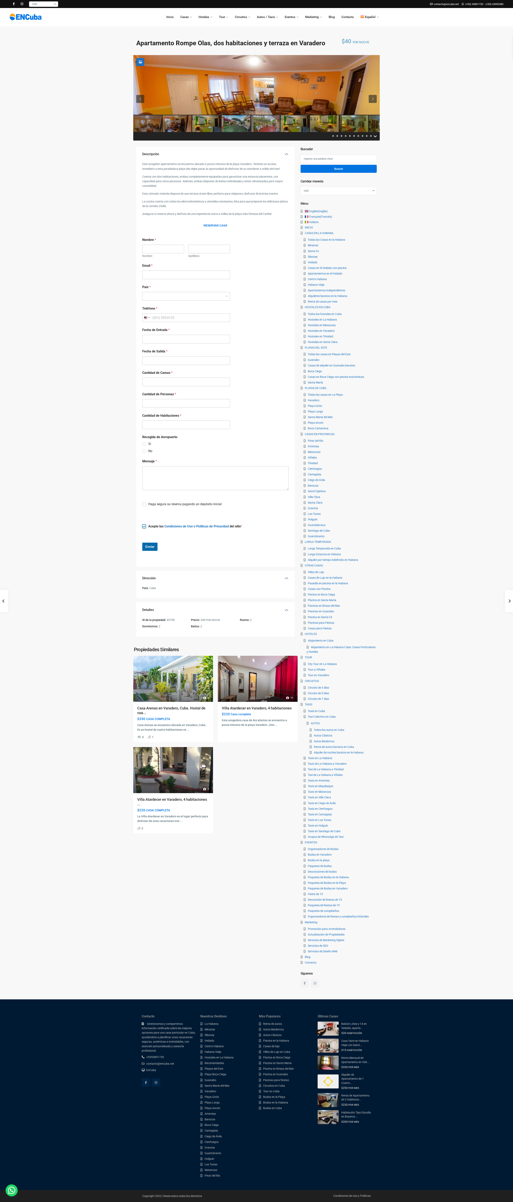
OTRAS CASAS (314, 565)
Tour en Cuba (271, 1091)
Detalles (148, 610)
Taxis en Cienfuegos (320, 808)
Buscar (338, 168)
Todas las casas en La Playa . (326, 394)
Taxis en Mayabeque (320, 786)
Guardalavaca (316, 525)
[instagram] (22, 4)
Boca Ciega (315, 371)
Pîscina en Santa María (322, 600)
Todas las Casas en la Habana (326, 239)
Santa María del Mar (320, 417)
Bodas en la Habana (275, 1102)
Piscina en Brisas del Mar (278, 1068)
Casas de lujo (271, 1046)
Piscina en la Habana (276, 1040)
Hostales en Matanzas (322, 325)
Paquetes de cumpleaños (323, 910)
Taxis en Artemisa (319, 780)
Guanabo (313, 359)
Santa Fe (313, 251)
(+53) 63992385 (494, 4)
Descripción (150, 154)
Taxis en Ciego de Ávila (322, 803)
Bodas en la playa (319, 860)
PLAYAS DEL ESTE (316, 347)
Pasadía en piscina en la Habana (328, 583)
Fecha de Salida (155, 351)
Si (149, 444)
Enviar (150, 547)
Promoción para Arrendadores (326, 928)
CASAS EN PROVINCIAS (319, 434)
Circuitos (241, 17)
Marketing (312, 17)
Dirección (149, 578)
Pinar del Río (315, 440)
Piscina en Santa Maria (277, 1063)
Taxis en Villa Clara (319, 797)
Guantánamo (316, 536)
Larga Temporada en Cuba (324, 548)
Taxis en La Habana (320, 758)
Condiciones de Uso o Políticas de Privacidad (196, 526)
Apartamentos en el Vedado (325, 273)
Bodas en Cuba (272, 1108)
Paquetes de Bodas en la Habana (328, 877)
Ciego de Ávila (316, 480)
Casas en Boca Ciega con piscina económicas (336, 376)
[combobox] (186, 296)
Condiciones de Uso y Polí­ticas (352, 1195)
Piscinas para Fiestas (321, 622)
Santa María (315, 382)
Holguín (312, 519)
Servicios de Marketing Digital (326, 940)
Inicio (170, 17)
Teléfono (149, 308)
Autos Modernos (324, 741)
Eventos (290, 17)
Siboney (313, 256)
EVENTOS (311, 842)
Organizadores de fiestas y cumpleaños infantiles (338, 916)
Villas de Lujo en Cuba (276, 1051)
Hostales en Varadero (321, 330)
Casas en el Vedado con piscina (327, 268)
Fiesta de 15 (315, 894)
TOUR (308, 657)
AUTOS (315, 723)
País (146, 287)
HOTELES (311, 634)
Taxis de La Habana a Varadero (327, 763)
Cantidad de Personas (159, 394)
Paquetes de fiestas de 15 (324, 905)
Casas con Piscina (319, 588)
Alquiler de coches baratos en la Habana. (339, 752)
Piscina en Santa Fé (320, 617)
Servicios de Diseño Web (322, 951)
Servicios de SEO (318, 945)
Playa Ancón (315, 422)
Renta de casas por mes (322, 301)
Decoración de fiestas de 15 (325, 899)
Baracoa (313, 485)
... (188, 729)
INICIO (309, 227)
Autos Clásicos (323, 735)
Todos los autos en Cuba (329, 729)
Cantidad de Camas (157, 373)
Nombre (147, 255)
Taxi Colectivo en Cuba (322, 716)
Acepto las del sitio (194, 526)
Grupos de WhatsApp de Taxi (325, 836)
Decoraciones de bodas (322, 871)
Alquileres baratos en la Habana (327, 296)
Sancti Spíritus (317, 491)
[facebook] (14, 4)
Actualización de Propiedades (326, 934)
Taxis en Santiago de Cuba (324, 831)
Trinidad (313, 463)
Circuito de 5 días (318, 693)
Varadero (313, 400)
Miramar (313, 245)
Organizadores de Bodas (323, 849)
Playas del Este (214, 1068)
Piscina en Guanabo (275, 1074)
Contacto (347, 17)
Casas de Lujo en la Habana (325, 577)
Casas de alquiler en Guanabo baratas (331, 365)
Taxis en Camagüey (320, 814)
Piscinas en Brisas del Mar (324, 605)
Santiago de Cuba (319, 530)
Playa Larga (315, 411)
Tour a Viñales (316, 669)
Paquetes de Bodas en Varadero (328, 888)
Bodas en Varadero (320, 854)
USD (34, 4)
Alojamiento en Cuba (320, 640)
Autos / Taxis (266, 17)
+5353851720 (155, 1057)
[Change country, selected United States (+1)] (146, 317)
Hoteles (204, 17)
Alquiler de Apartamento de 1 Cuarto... (352, 1078)
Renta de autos (272, 1023)
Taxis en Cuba (316, 711)
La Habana (211, 1023)
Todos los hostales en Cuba (325, 314)
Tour (222, 17)
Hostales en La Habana (322, 319)
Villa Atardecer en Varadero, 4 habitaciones (257, 708)
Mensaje (149, 461)
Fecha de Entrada (156, 330)
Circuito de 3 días (318, 687)
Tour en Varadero (318, 675)
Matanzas (314, 452)
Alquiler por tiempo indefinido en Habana (333, 559)
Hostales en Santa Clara (323, 342)
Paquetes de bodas (320, 866)
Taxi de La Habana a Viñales (325, 775)
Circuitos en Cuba (274, 1085)
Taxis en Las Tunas (319, 820)
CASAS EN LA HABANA (319, 233)
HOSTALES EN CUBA (317, 307)
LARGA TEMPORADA (318, 541)
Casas (184, 17)
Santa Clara (315, 502)
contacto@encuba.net (160, 1063)
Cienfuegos (315, 468)
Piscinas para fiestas (276, 1080)
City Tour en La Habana (322, 664)
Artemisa (313, 446)
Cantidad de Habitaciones (161, 415)
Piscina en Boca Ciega (321, 594)
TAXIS (308, 704)
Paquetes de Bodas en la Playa (327, 882)
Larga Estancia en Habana (324, 554)
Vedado (312, 262)
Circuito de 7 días (318, 698)
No (150, 451)
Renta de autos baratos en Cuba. (334, 746)
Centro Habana (317, 279)
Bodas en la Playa (274, 1096)
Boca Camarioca (318, 428)
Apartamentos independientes (326, 290)
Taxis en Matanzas (319, 791)
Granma (313, 508)
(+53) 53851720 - (475, 4)
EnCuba (151, 1070)
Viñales (312, 457)
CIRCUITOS (312, 681)
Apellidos (193, 255)
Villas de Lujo (316, 572)
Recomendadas (214, 1063)
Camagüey (314, 474)
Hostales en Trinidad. (321, 336)
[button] (12, 1190)
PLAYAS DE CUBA (315, 388)
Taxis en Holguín (318, 825)
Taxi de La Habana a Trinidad (326, 769)
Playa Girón (315, 405)
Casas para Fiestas (320, 628)
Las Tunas (314, 513)
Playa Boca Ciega (215, 1074)
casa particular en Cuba (180, 1032)
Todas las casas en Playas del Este (329, 354)
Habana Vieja (316, 284)
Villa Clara (314, 497)
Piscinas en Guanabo (321, 611)
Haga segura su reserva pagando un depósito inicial (185, 504)
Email (147, 266)
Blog (332, 17)
